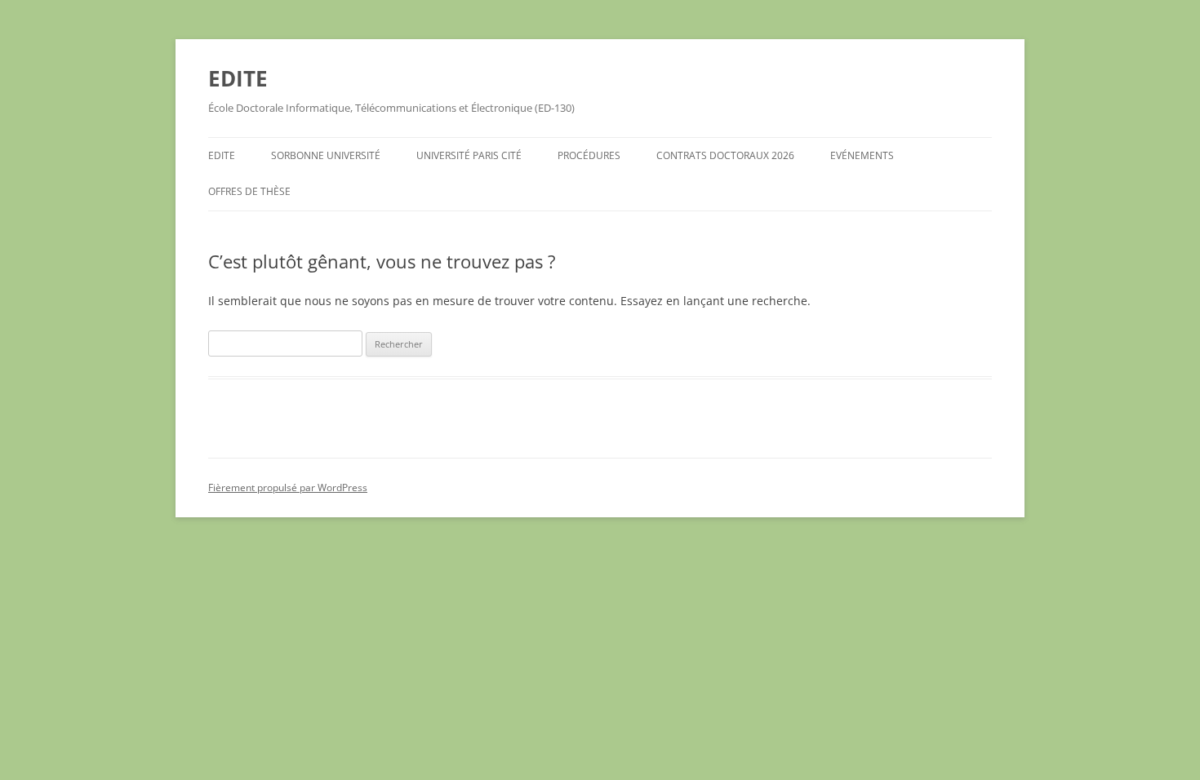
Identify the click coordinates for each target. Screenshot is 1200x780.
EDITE (238, 78)
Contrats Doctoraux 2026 (725, 155)
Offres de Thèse (249, 191)
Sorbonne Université (325, 155)
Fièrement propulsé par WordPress (287, 487)
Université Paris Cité (469, 155)
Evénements (862, 155)
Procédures (589, 155)
